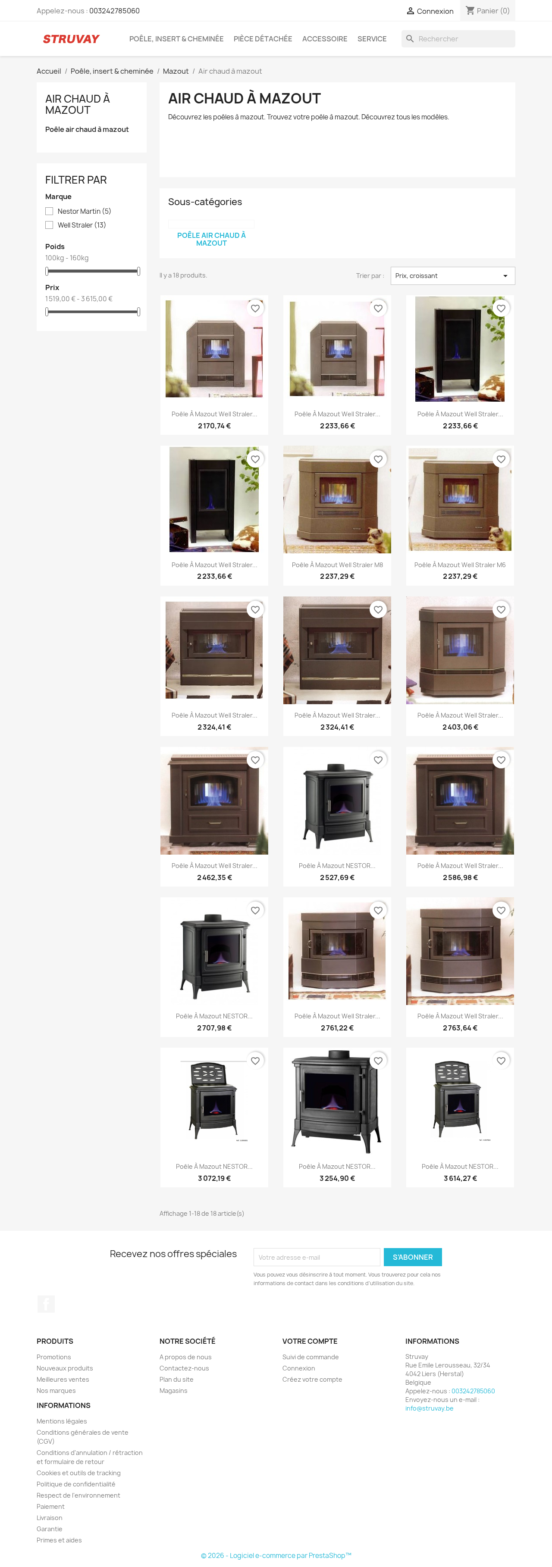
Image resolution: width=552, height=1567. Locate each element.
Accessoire (325, 39)
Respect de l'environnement (78, 1495)
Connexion (298, 1368)
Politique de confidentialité (76, 1484)
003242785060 (114, 11)
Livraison (50, 1518)
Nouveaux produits (65, 1368)
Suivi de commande (310, 1357)
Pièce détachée (263, 39)
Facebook (46, 1304)
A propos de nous (186, 1357)
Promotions (54, 1357)
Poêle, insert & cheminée (176, 39)
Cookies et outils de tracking (79, 1473)
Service (372, 39)
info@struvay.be (429, 1408)
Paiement (51, 1506)
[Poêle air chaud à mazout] (211, 224)
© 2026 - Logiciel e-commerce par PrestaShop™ (276, 1555)
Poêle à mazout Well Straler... (214, 414)
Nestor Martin (85, 211)
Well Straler (82, 225)
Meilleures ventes (63, 1379)
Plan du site (177, 1379)
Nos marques (56, 1390)
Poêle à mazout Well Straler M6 (460, 565)
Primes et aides (59, 1540)
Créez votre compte (312, 1379)
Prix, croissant (453, 276)
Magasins (174, 1390)
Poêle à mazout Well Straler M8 (337, 565)
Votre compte (310, 1341)
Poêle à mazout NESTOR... (337, 866)
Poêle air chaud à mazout (87, 129)
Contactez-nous (184, 1368)
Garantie (50, 1529)
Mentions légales (62, 1421)
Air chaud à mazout (77, 104)
